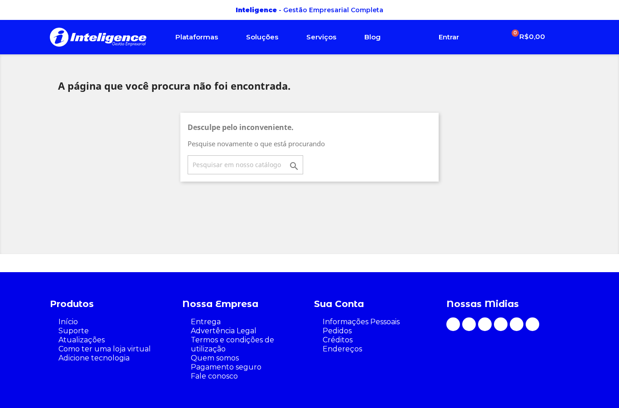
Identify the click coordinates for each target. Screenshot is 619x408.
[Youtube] (501, 324)
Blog (372, 37)
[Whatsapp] (453, 324)
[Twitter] (532, 324)
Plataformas (196, 37)
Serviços (321, 37)
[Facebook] (485, 324)
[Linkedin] (516, 324)
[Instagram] (469, 324)
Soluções (262, 37)
